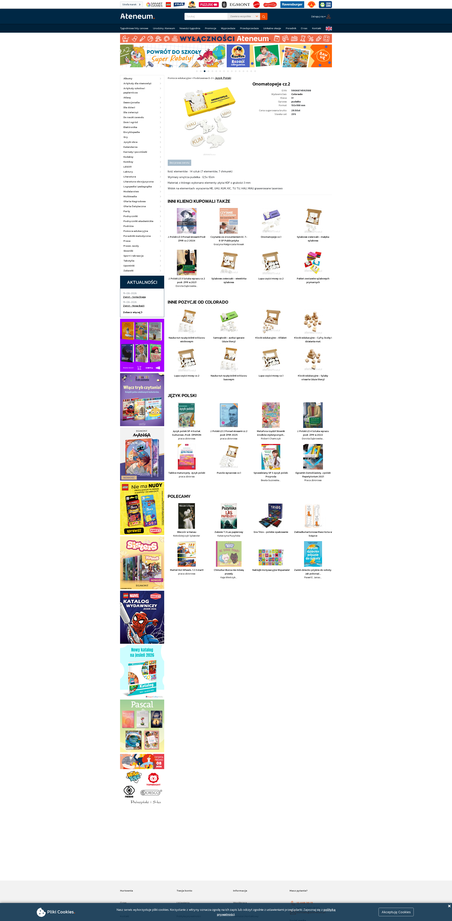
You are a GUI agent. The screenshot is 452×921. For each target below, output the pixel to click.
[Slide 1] (197, 71)
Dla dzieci (129, 107)
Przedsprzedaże (249, 28)
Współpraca (240, 903)
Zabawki (128, 271)
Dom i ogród (130, 122)
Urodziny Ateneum (164, 28)
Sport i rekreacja (133, 256)
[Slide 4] (208, 71)
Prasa (126, 241)
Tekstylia (128, 261)
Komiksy (128, 162)
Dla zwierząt (130, 112)
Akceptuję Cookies (396, 912)
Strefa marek (129, 4)
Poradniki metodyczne (137, 236)
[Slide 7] (220, 71)
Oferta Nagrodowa (134, 201)
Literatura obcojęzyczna (138, 181)
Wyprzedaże (228, 28)
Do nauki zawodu (133, 117)
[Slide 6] (216, 71)
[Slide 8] (224, 71)
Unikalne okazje (272, 28)
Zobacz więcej (132, 312)
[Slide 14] (247, 71)
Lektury (128, 172)
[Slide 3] (205, 71)
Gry (125, 137)
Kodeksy (128, 157)
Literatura (129, 177)
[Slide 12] (240, 71)
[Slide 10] (232, 71)
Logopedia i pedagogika (137, 186)
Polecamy (179, 496)
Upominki (129, 266)
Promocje (210, 28)
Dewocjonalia (131, 102)
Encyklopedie (131, 132)
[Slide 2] (201, 71)
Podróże (128, 226)
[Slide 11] (236, 71)
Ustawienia (183, 903)
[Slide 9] (228, 71)
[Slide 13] (243, 71)
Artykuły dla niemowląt (137, 83)
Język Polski (182, 395)
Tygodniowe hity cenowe (134, 28)
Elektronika (130, 127)
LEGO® (127, 167)
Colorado (297, 94)
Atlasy (127, 97)
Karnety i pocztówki (135, 152)
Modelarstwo (131, 191)
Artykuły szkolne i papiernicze (134, 90)
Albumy (127, 78)
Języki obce (130, 142)
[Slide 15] (251, 71)
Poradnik (291, 28)
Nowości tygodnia (190, 28)
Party (126, 211)
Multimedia (130, 196)
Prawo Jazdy (131, 246)
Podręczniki (130, 216)
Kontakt (316, 28)
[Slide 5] (212, 71)
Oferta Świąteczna (134, 206)
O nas (304, 28)
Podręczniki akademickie (138, 221)
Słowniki (128, 251)
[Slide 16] (255, 71)
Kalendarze (130, 147)
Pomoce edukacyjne (135, 231)
